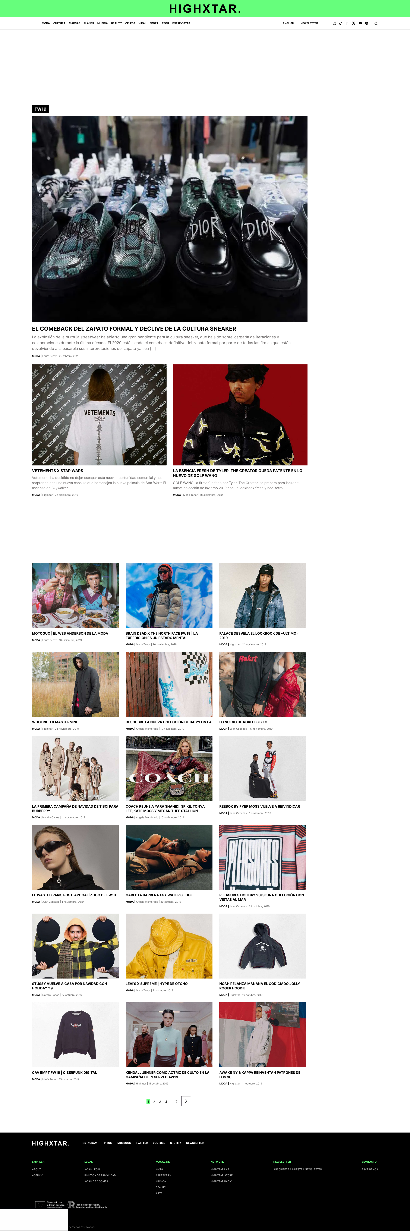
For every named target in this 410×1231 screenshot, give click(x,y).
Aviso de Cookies (96, 1181)
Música (102, 23)
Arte (159, 1193)
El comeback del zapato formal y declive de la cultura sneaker (134, 329)
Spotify (175, 1142)
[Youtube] (360, 23)
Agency (37, 1175)
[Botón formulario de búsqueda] (376, 23)
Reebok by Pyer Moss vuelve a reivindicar (259, 806)
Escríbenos (370, 1169)
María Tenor (190, 494)
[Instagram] (334, 23)
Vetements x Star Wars (57, 471)
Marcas (74, 23)
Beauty (116, 23)
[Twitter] (353, 23)
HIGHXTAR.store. (222, 1175)
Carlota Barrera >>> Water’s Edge (159, 895)
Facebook (124, 1142)
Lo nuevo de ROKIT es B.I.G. (243, 722)
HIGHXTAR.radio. (222, 1181)
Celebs (130, 23)
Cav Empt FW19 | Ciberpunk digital (64, 1072)
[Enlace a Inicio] (50, 1144)
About (36, 1169)
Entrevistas (181, 23)
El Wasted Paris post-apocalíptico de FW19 (74, 895)
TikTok (107, 1142)
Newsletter (309, 23)
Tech (165, 23)
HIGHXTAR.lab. (220, 1169)
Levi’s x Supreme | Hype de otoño (157, 984)
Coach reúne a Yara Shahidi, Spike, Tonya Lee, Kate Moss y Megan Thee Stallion (165, 808)
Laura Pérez (49, 356)
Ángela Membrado (147, 728)
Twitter (142, 1142)
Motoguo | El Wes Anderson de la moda (70, 633)
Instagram (89, 1142)
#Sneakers (163, 1175)
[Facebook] (347, 23)
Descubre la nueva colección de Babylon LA (169, 722)
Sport (154, 23)
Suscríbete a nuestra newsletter (297, 1169)
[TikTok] (340, 23)
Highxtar (47, 494)
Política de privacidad (100, 1175)
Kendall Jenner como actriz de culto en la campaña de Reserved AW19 (167, 1074)
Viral (142, 23)
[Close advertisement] (64, 1213)
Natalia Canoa (51, 817)
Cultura (59, 23)
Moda (46, 23)
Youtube (159, 1142)
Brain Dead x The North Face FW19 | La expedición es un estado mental (162, 635)
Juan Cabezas (238, 728)
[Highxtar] (205, 8)
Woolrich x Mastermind (55, 722)
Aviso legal (92, 1169)
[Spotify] (366, 23)
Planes (89, 23)
